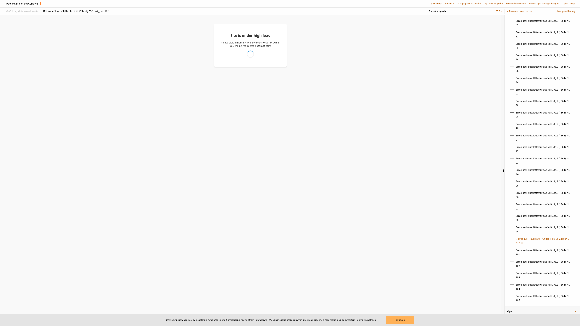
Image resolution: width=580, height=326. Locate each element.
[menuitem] (544, 23)
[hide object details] (502, 170)
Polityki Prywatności (366, 320)
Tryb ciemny (435, 3)
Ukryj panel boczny (565, 11)
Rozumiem (400, 320)
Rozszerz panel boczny (520, 11)
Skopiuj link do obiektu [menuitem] (469, 3)
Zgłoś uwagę (568, 3)
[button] (542, 311)
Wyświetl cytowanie (516, 3)
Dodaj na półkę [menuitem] (495, 3)
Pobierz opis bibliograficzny (542, 3)
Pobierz (448, 3)
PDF (498, 11)
